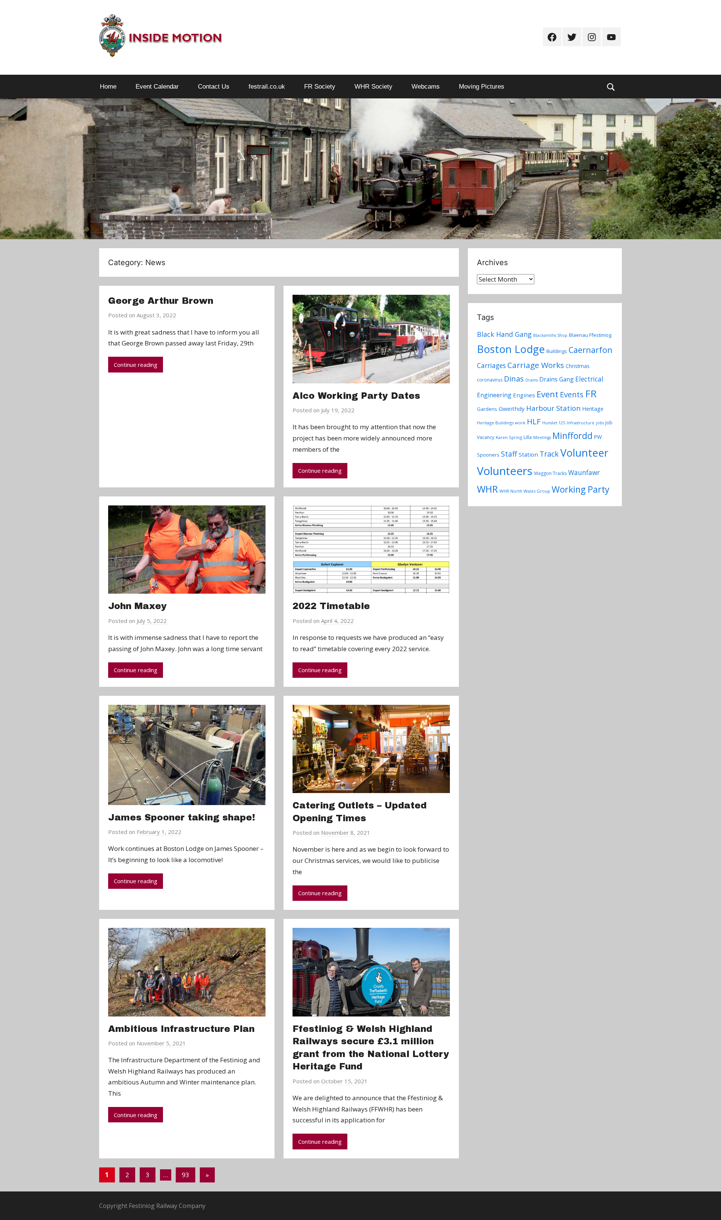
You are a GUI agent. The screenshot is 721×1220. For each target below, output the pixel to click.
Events (572, 394)
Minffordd (572, 436)
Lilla (527, 437)
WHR (487, 489)
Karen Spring (509, 437)
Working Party (580, 489)
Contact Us (213, 86)
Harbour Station (553, 408)
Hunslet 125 (553, 422)
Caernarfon (590, 349)
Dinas (514, 379)
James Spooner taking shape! (181, 817)
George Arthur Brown (160, 301)
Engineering (494, 395)
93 (185, 1174)
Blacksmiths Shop (550, 335)
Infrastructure (580, 422)
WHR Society (373, 86)
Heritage (592, 408)
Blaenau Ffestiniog (590, 335)
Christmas (578, 365)
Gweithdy (512, 408)
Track (549, 454)
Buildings (556, 351)
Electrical (589, 379)
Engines (524, 395)
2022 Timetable (331, 606)
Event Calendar (157, 86)
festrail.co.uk (267, 86)
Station (528, 454)
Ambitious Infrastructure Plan (181, 1029)
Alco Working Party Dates (356, 396)
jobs (600, 422)
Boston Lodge (511, 349)
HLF (534, 421)
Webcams (426, 86)
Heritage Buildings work (501, 422)
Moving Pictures (481, 86)
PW (598, 436)
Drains (531, 380)
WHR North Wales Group (524, 491)
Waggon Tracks (550, 473)
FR (591, 393)
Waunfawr (584, 472)
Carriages (491, 365)
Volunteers (504, 470)
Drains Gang (556, 379)
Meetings (542, 437)
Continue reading (135, 364)
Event (547, 394)
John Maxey (137, 606)
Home (108, 86)
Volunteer (584, 452)
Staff (509, 454)
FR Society (319, 86)
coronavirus (489, 380)
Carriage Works (535, 365)
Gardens (487, 409)
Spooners (488, 454)
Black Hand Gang (504, 334)
